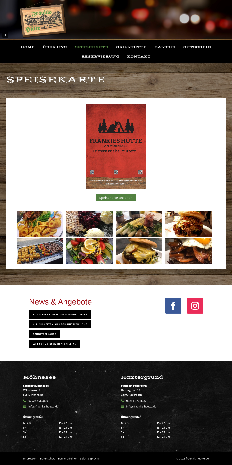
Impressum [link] (30, 458)
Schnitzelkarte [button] (44, 333)
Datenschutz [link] (47, 458)
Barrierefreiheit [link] (67, 458)
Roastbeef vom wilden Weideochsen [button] (60, 314)
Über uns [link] (55, 47)
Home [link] (28, 47)
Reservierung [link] (100, 57)
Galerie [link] (165, 47)
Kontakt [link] (139, 57)
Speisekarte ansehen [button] (116, 198)
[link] (43, 20)
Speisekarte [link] (91, 47)
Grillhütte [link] (131, 47)
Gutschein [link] (197, 47)
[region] (116, 20)
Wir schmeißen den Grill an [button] (55, 343)
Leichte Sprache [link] (90, 458)
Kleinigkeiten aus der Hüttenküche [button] (60, 324)
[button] (5, 35)
